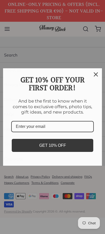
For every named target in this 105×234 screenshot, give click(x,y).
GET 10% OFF (52, 145)
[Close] (96, 74)
